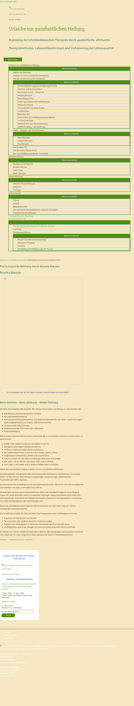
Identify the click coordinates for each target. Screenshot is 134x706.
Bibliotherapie (24, 114)
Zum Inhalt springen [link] (8, 1)
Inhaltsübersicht (11, 635)
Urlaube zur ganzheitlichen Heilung (47, 29)
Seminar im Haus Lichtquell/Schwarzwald (31, 75)
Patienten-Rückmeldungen (24, 213)
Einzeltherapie (24, 138)
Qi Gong (21, 246)
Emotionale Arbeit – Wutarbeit (31, 92)
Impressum (9, 638)
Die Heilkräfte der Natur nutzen (31, 108)
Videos (16, 200)
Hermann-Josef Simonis (23, 164)
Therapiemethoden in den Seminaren (29, 79)
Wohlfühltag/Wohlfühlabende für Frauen (35, 249)
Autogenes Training (26, 243)
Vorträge (17, 190)
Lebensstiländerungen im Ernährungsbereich (37, 86)
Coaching (17, 229)
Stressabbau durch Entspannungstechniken (36, 117)
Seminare (17, 187)
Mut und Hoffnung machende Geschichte (30, 154)
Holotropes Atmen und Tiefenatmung (34, 102)
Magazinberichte (20, 207)
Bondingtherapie (25, 95)
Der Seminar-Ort (20, 147)
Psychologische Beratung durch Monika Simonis (34, 226)
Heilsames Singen (25, 105)
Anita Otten (18, 170)
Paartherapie (23, 144)
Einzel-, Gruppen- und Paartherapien (28, 130)
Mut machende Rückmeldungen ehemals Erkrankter (36, 210)
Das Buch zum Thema (11, 574)
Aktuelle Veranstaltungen (24, 184)
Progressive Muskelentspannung (32, 240)
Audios (16, 203)
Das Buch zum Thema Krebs (25, 150)
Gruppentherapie (25, 141)
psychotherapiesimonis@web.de (13, 662)
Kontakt (8, 632)
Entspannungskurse (22, 232)
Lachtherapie (23, 111)
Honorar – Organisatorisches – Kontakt (16, 539)
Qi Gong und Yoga (25, 120)
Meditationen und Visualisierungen (33, 124)
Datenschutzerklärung (14, 641)
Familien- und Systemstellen (30, 89)
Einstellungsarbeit (26, 99)
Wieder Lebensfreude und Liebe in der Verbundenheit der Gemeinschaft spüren (19, 586)
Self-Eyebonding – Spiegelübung (32, 127)
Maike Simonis (19, 173)
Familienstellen (8, 601)
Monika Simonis (20, 167)
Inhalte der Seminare (22, 72)
